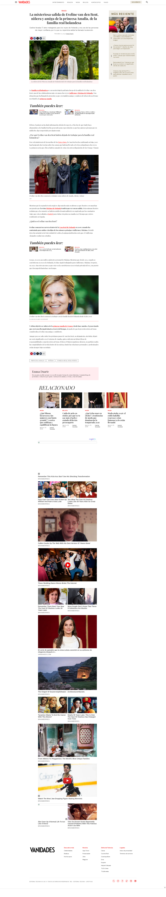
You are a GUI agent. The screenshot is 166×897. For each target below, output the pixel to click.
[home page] (24, 2)
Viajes (106, 2)
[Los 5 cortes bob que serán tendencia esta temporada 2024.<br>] (33, 249)
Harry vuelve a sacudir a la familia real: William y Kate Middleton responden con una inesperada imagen (123, 37)
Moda (78, 2)
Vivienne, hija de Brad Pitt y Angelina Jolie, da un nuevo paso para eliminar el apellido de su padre (123, 73)
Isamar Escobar (52, 428)
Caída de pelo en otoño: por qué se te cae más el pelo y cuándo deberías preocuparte (71, 418)
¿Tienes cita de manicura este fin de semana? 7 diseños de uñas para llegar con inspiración (123, 47)
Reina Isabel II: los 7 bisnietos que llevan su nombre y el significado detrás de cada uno (123, 64)
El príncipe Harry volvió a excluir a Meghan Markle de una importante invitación (85, 113)
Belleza (85, 2)
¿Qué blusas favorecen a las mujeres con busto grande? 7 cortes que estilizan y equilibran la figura (49, 419)
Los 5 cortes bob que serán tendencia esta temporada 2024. (50, 249)
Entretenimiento (58, 2)
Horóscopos (96, 2)
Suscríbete (136, 2)
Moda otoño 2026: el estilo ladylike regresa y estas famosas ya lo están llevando (117, 418)
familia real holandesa (67, 361)
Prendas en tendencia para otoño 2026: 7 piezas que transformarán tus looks (124, 55)
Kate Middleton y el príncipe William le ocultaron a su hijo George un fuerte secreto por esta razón (50, 113)
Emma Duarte (69, 34)
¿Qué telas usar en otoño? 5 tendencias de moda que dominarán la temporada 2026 (94, 418)
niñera (51, 361)
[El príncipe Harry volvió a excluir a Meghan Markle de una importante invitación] (69, 111)
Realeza (70, 2)
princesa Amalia (37, 361)
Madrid (50, 214)
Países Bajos (62, 142)
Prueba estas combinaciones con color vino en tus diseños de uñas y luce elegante (86, 250)
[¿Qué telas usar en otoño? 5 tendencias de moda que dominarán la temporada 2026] (94, 400)
